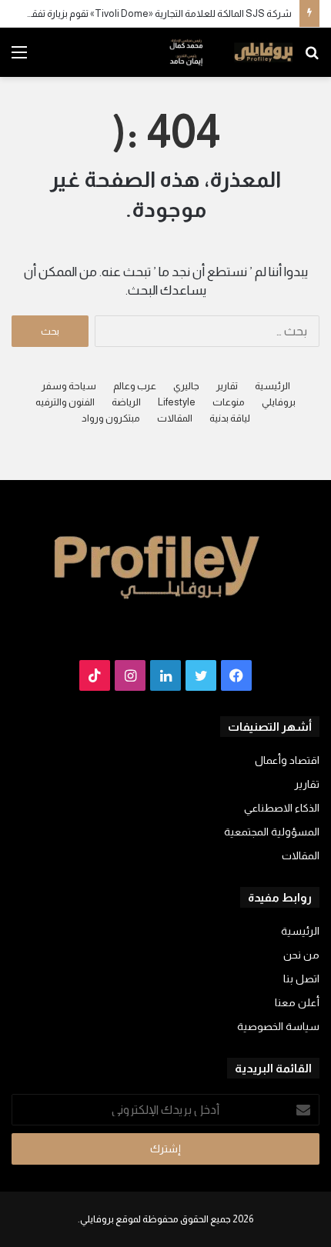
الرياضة (126, 402)
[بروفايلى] (231, 52)
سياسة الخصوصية (278, 1026)
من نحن (301, 955)
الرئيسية (272, 386)
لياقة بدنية (229, 418)
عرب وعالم (134, 386)
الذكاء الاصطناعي (281, 808)
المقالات (174, 418)
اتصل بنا (301, 979)
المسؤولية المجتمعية (271, 832)
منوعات (228, 402)
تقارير (227, 386)
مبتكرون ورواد (111, 418)
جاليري (186, 386)
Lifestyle (177, 402)
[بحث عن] (311, 58)
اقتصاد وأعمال (287, 760)
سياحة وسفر (69, 386)
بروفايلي (279, 402)
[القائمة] (19, 58)
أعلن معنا (297, 1003)
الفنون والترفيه (65, 402)
